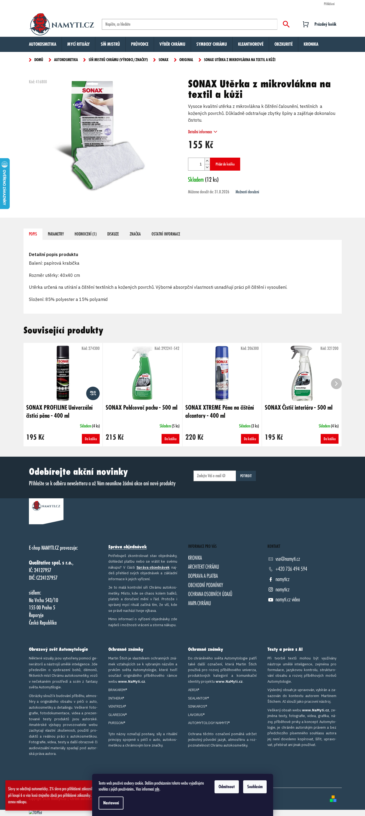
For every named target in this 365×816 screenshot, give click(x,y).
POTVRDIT (246, 476)
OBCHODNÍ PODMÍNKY (205, 585)
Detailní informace (200, 132)
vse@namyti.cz (288, 559)
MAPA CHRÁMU (199, 603)
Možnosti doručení (247, 192)
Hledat (286, 24)
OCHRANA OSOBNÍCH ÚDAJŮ (210, 594)
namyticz (283, 579)
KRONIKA (195, 558)
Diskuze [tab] (113, 234)
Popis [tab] (33, 234)
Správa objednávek (127, 547)
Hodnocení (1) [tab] (85, 234)
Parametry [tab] (56, 234)
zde (157, 789)
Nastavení (111, 803)
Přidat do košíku (225, 164)
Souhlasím (255, 787)
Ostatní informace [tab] (166, 234)
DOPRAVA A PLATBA (203, 576)
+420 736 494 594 (291, 569)
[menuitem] (43, 44)
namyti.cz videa (288, 599)
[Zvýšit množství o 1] (207, 161)
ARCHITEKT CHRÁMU (203, 567)
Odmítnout (227, 787)
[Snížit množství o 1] (207, 167)
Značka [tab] (135, 234)
